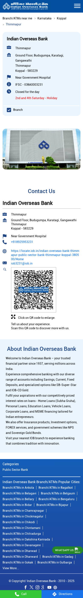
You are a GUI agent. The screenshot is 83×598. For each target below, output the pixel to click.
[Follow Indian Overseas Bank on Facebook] (27, 588)
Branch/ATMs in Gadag (57, 557)
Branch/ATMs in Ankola (18, 488)
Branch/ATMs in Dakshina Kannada (26, 539)
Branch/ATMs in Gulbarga (54, 562)
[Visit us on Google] (44, 588)
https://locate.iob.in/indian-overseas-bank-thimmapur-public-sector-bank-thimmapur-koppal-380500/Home (45, 255)
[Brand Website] (56, 588)
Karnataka (44, 18)
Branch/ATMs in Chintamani (21, 528)
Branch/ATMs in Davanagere (22, 545)
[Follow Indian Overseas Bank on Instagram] (39, 588)
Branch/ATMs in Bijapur (52, 505)
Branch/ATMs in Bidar (17, 505)
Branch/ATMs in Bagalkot (56, 488)
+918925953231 (22, 242)
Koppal (61, 18)
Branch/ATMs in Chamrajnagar (23, 511)
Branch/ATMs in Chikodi (19, 522)
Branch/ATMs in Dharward (20, 557)
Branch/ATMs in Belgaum (58, 493)
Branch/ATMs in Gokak (18, 562)
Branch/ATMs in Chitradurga (22, 534)
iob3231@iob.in (22, 263)
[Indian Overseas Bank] (25, 6)
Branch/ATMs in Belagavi (19, 493)
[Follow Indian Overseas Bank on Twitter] (33, 588)
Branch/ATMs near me (17, 18)
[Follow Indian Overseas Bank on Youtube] (50, 588)
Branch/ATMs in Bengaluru (56, 499)
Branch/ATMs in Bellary (18, 499)
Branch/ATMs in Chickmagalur (23, 516)
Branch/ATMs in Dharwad (20, 551)
